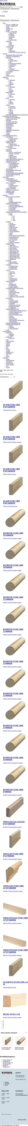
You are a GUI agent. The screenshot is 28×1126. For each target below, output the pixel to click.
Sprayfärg (8, 260)
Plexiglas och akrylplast (15, 63)
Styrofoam (11, 69)
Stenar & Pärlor (13, 319)
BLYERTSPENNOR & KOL (13, 170)
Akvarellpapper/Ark (14, 163)
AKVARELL (9, 137)
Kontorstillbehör (10, 192)
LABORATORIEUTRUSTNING (14, 288)
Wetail (17, 1125)
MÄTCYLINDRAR (14, 292)
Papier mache (12, 228)
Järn (10, 81)
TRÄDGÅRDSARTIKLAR (13, 323)
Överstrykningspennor (14, 181)
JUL (7, 366)
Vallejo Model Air (13, 252)
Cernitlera (11, 276)
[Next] (26, 1032)
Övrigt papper (12, 187)
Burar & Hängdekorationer (16, 314)
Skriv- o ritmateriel (10, 183)
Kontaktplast (12, 224)
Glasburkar (9, 127)
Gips (10, 274)
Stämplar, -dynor (10, 191)
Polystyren (12, 66)
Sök (21, 7)
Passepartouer (12, 284)
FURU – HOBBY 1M (11, 26)
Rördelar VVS (9, 352)
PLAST (5, 53)
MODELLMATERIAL (12, 203)
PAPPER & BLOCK (11, 162)
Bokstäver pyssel (13, 227)
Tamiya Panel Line (14, 246)
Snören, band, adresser (11, 119)
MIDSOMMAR (10, 360)
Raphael (11, 155)
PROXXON (9, 332)
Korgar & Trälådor (14, 313)
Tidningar (11, 327)
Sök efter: (2, 7)
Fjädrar (8, 344)
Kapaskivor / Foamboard (12, 189)
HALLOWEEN (10, 364)
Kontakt (7, 1082)
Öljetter (8, 345)
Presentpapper (9, 124)
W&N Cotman (13, 156)
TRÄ (4, 23)
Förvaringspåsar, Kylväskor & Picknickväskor (16, 321)
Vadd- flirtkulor (13, 230)
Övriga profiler (13, 39)
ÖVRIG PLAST (10, 76)
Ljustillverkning (13, 278)
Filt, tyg (11, 223)
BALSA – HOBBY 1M (12, 24)
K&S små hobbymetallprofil (16, 206)
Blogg (6, 1085)
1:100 (13, 220)
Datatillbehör (12, 307)
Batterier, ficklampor (14, 306)
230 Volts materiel (13, 301)
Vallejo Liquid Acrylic (14, 257)
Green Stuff (12, 209)
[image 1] (7, 1041)
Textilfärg (8, 264)
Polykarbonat (12, 64)
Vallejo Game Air (13, 249)
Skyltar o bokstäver (11, 188)
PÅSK (7, 359)
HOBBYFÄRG (10, 244)
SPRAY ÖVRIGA (14, 263)
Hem (1, 370)
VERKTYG (9, 337)
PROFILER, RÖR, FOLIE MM (14, 55)
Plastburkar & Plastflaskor (12, 130)
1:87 (13, 219)
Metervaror (12, 226)
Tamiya (11, 201)
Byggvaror (12, 317)
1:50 (13, 217)
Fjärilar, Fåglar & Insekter (15, 312)
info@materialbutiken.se (22, 1095)
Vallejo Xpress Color (14, 255)
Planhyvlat (12, 37)
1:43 (13, 216)
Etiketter (11, 194)
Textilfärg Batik (13, 269)
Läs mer (14, 410)
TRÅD (8, 105)
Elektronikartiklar (13, 302)
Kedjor (8, 356)
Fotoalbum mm (13, 285)
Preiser (11, 214)
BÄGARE (12, 289)
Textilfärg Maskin (13, 266)
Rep (7, 355)
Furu (8, 370)
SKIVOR (8, 41)
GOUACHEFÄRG (11, 141)
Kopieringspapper (13, 185)
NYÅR (8, 367)
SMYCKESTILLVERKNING (17, 235)
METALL (5, 77)
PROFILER (9, 92)
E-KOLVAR (12, 291)
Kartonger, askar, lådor (11, 121)
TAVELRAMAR (10, 281)
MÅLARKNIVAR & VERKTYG (14, 159)
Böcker (11, 326)
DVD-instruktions (13, 328)
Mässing (11, 84)
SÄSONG (5, 357)
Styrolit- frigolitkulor (14, 231)
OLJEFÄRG (9, 146)
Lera (10, 277)
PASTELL (9, 149)
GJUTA (8, 270)
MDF (10, 44)
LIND (7, 27)
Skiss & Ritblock (13, 164)
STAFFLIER (9, 169)
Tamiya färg (12, 245)
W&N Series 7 (13, 158)
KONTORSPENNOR (11, 180)
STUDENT (9, 362)
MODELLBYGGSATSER (13, 196)
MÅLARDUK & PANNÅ (13, 160)
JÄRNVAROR (7, 331)
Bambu (11, 48)
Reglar (11, 38)
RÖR (7, 98)
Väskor (8, 133)
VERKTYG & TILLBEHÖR (16, 296)
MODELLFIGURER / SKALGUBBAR (16, 212)
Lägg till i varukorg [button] (16, 442)
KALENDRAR (10, 178)
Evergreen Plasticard (14, 205)
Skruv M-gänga (10, 341)
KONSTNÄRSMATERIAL (10, 135)
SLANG (8, 73)
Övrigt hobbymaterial (14, 210)
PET (10, 62)
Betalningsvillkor (22, 1119)
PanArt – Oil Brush (14, 153)
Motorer (11, 299)
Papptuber (8, 120)
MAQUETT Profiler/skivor (13, 56)
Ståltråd (11, 110)
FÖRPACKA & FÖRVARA (10, 116)
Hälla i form (12, 273)
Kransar (11, 316)
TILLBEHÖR (9, 176)
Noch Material (12, 207)
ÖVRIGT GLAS (13, 295)
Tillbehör (11, 335)
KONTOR (5, 177)
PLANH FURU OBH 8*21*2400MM (6, 1048)
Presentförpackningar (11, 123)
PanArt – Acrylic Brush (15, 152)
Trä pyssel (11, 241)
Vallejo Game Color (14, 251)
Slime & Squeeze (13, 238)
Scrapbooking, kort (14, 237)
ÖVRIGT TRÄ (10, 46)
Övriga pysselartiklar (14, 242)
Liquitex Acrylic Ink (14, 145)
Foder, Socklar (12, 33)
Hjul (7, 346)
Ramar (11, 282)
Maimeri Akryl (13, 144)
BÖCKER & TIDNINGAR (13, 324)
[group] (7, 1044)
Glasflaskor (9, 128)
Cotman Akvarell (13, 138)
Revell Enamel (13, 248)
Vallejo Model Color (14, 253)
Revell (11, 199)
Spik (7, 339)
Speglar (8, 350)
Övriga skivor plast (14, 70)
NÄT (7, 74)
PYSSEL (8, 221)
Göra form (11, 271)
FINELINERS (9, 171)
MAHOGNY (9, 28)
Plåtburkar (8, 131)
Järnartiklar (9, 353)
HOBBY (5, 195)
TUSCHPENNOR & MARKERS (14, 173)
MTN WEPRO (13, 262)
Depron (11, 59)
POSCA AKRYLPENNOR (13, 174)
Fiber (10, 42)
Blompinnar (12, 51)
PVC (10, 67)
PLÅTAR (8, 85)
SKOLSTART (9, 363)
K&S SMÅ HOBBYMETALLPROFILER (17, 114)
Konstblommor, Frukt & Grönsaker (18, 310)
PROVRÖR (12, 294)
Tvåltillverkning (13, 280)
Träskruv (8, 342)
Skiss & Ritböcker (13, 166)
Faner (10, 49)
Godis (7, 330)
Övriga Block (12, 167)
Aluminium (12, 80)
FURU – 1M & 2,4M (11, 31)
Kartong (11, 184)
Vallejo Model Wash (14, 256)
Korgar (8, 134)
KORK (8, 30)
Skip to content (3, 0)
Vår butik (7, 1083)
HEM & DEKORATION (12, 309)
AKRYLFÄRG (10, 142)
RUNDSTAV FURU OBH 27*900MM (19, 1048)
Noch (10, 213)
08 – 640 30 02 (19, 1093)
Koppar (11, 83)
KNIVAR (11, 338)
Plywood (11, 45)
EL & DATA (9, 298)
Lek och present (13, 239)
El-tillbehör (12, 303)
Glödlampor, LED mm (14, 305)
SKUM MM (9, 71)
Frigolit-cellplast (13, 60)
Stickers (11, 232)
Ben (7, 348)
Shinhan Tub (12, 139)
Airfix (10, 198)
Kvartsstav (12, 35)
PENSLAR (9, 151)
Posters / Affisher (13, 287)
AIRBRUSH (12, 259)
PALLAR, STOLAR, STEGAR (17, 52)
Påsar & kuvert (10, 126)
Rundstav (11, 34)
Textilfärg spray (13, 267)
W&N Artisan (12, 148)
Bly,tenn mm (12, 108)
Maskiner (11, 334)
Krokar (8, 349)
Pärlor (10, 234)
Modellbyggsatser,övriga (15, 202)
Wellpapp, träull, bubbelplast (13, 117)
